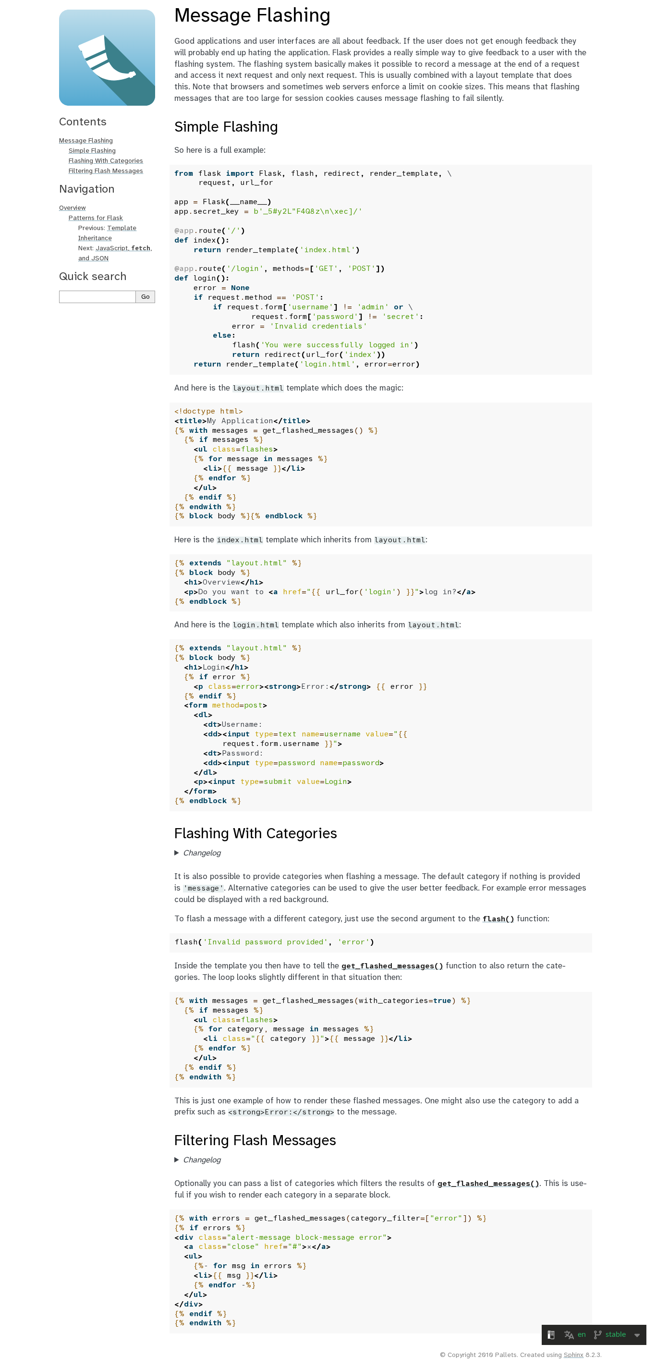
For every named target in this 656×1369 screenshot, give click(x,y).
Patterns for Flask (96, 218)
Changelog (201, 853)
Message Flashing (86, 141)
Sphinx (573, 1355)
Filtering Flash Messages (106, 171)
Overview (72, 208)
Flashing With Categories (106, 161)
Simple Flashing (92, 151)
